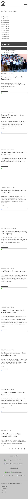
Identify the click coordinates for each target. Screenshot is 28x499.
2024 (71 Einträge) (5, 34)
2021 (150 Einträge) (5, 28)
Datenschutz (5, 488)
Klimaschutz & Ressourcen (13, 430)
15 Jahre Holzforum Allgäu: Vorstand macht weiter (11, 435)
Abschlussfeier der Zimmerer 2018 (13, 271)
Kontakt (4, 492)
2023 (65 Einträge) (5, 32)
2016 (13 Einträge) (5, 18)
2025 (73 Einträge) (5, 36)
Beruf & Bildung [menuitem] (7, 48)
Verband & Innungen (11, 187)
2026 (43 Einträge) (5, 38)
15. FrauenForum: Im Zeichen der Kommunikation (13, 394)
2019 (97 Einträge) (5, 24)
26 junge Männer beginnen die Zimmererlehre (12, 78)
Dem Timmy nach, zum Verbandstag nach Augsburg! (14, 233)
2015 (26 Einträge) (5, 16)
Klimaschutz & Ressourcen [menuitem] (10, 50)
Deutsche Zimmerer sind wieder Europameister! (12, 116)
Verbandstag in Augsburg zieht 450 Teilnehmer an (13, 191)
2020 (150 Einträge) (5, 26)
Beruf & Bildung (10, 73)
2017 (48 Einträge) (5, 20)
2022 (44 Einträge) (5, 30)
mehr (3, 88)
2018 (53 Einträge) (5, 22)
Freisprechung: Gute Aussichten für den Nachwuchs (14, 153)
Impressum (4, 486)
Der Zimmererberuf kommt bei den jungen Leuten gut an (13, 354)
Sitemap (4, 490)
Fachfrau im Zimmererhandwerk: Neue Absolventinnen (13, 311)
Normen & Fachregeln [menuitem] (9, 52)
